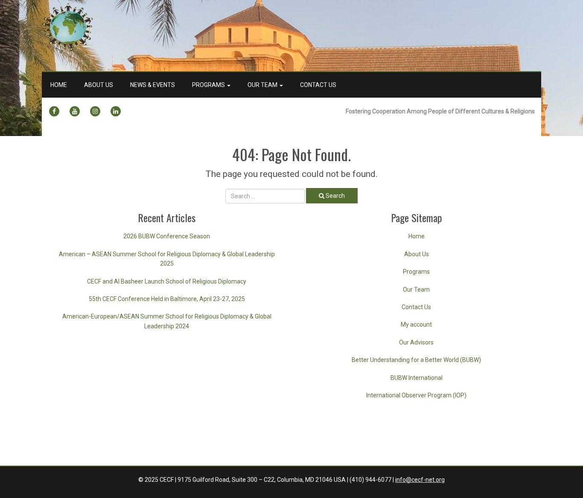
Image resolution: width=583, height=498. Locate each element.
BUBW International (417, 377)
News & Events (152, 84)
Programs (209, 84)
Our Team (263, 84)
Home (58, 84)
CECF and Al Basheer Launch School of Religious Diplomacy (166, 281)
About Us (98, 84)
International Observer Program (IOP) (416, 395)
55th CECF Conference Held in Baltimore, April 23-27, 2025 (167, 298)
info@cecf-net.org (420, 479)
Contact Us (318, 84)
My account (416, 324)
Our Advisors (416, 342)
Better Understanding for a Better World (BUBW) (416, 359)
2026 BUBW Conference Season (166, 236)
